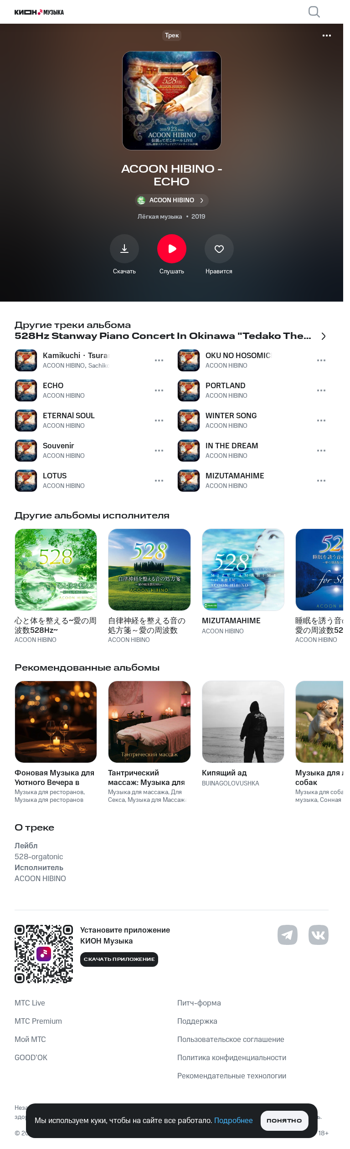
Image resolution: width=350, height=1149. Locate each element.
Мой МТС (30, 1039)
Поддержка (197, 1021)
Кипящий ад (224, 773)
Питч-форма (199, 1003)
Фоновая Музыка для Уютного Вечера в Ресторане (54, 778)
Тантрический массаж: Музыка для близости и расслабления (146, 778)
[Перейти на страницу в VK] (319, 935)
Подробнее (233, 1120)
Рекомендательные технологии (231, 1076)
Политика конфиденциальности (231, 1057)
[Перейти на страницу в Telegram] (288, 935)
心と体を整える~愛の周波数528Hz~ (56, 625)
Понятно (284, 1121)
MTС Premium (38, 1021)
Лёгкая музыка (160, 216)
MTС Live (30, 1003)
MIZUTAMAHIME (231, 621)
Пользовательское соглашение (230, 1039)
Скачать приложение (119, 959)
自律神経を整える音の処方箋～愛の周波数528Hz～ (146, 625)
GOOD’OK (31, 1057)
